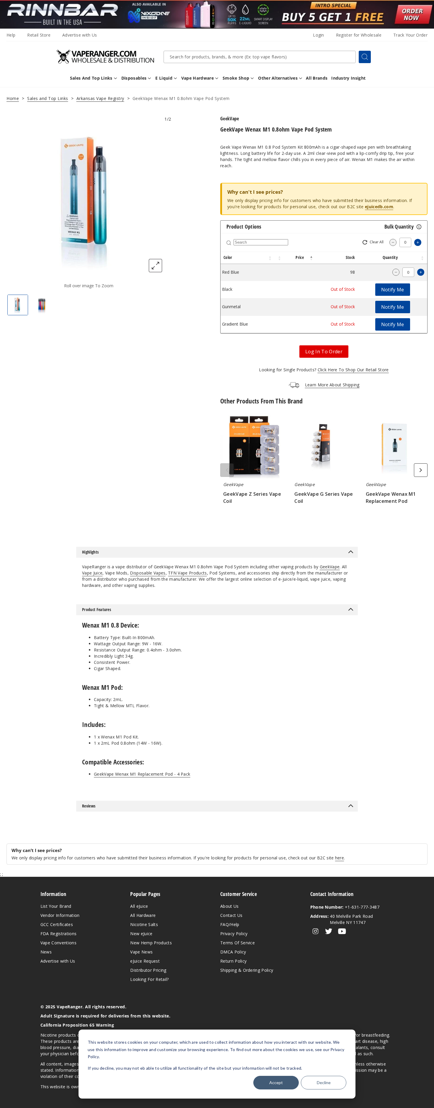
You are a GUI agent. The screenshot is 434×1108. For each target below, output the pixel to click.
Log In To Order (323, 351)
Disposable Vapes (147, 573)
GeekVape (330, 566)
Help (10, 35)
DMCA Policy (233, 952)
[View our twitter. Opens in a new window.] (329, 931)
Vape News (141, 952)
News (46, 952)
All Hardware (143, 915)
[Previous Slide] (227, 470)
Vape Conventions (58, 943)
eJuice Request (144, 961)
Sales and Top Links (47, 98)
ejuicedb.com (379, 206)
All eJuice (139, 906)
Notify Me (392, 289)
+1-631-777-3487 (344, 907)
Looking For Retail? (149, 979)
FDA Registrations (58, 933)
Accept (276, 1082)
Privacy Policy (233, 933)
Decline (324, 1082)
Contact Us (231, 915)
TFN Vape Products (187, 573)
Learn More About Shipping (332, 385)
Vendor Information (60, 915)
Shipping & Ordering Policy (246, 970)
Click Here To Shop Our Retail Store (353, 369)
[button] (270, 258)
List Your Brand (55, 906)
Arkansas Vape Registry (100, 98)
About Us (229, 906)
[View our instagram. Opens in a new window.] (315, 931)
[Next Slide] (421, 470)
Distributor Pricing (148, 970)
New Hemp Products (151, 943)
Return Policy (233, 961)
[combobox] (260, 57)
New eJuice (141, 933)
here (339, 858)
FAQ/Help (229, 924)
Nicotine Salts (144, 924)
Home (12, 98)
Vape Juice (92, 573)
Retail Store (38, 35)
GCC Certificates (56, 924)
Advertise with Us (79, 35)
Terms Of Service (237, 943)
